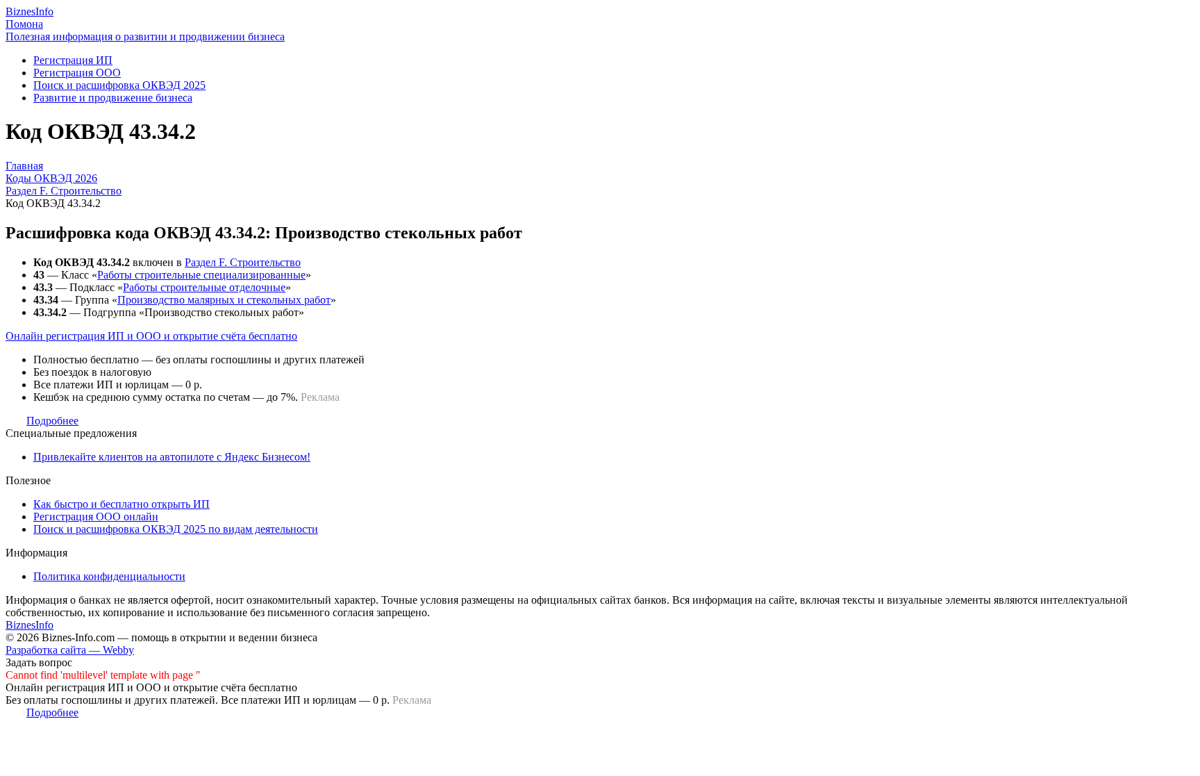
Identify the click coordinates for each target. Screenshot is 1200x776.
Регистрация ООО (77, 73)
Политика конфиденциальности (109, 576)
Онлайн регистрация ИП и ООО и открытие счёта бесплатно (151, 336)
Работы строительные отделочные (204, 287)
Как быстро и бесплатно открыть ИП (121, 504)
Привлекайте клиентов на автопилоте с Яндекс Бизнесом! (171, 457)
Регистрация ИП (72, 60)
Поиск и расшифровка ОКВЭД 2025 (119, 85)
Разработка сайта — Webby (70, 650)
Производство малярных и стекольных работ (224, 300)
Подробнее (52, 421)
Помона (24, 24)
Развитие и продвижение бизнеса (112, 98)
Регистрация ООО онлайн (95, 516)
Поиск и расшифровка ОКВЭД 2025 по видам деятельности (175, 529)
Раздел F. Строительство (243, 262)
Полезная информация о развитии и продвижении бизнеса (145, 36)
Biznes (29, 11)
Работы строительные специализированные (201, 275)
